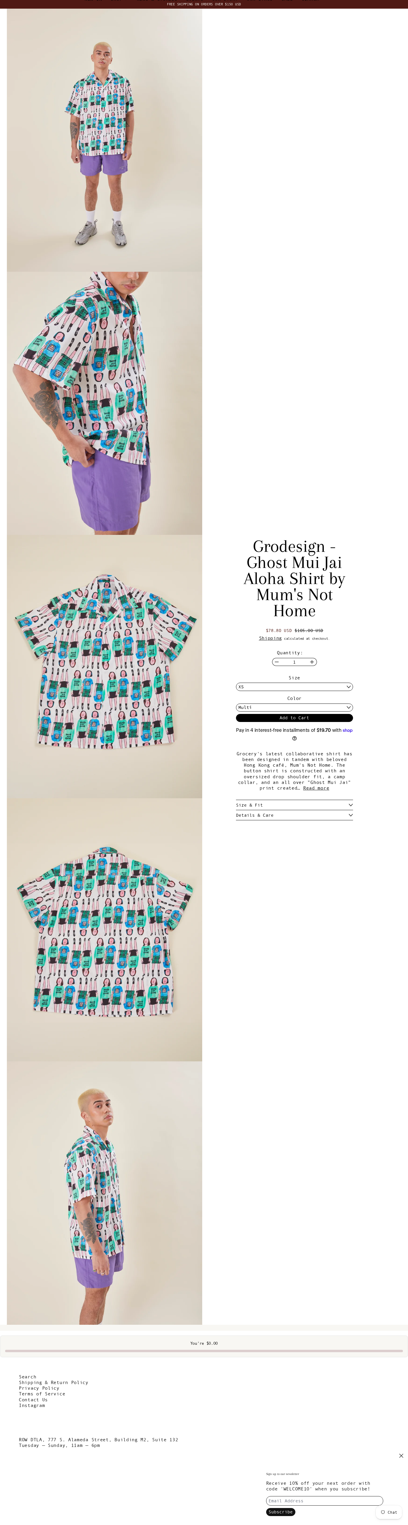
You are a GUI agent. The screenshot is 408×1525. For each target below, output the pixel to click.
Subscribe (281, 1511)
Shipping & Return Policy (53, 1382)
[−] (276, 662)
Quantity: (290, 652)
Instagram (32, 1405)
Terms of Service (42, 1393)
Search (27, 1376)
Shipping (270, 638)
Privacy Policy (39, 1388)
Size (294, 677)
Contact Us (33, 1399)
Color (294, 698)
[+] (312, 662)
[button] (104, 140)
